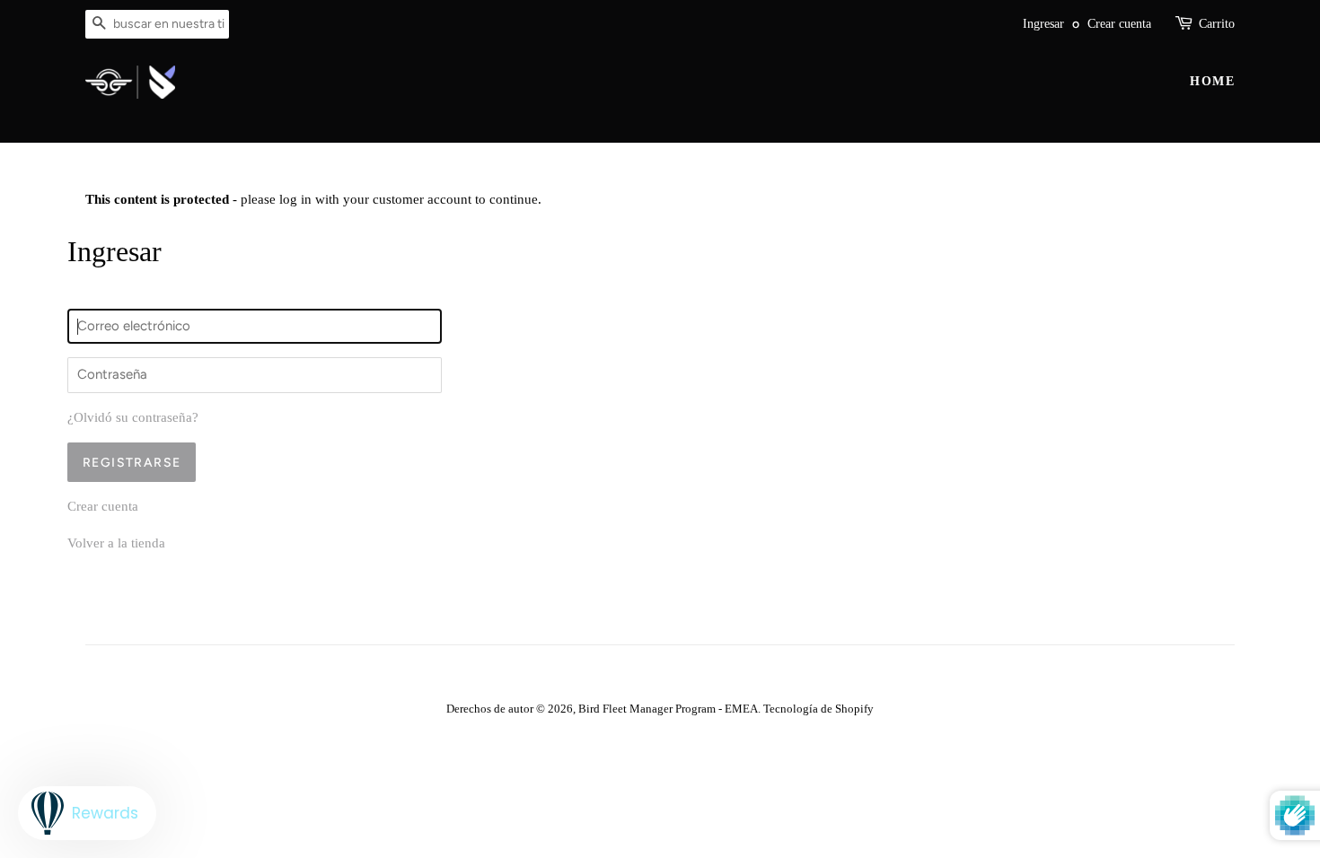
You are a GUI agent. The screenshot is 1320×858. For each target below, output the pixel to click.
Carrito (1217, 24)
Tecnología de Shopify (818, 709)
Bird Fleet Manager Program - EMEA (668, 709)
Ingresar (1043, 24)
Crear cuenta (1119, 24)
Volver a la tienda (116, 543)
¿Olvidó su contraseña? (132, 417)
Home (1212, 81)
